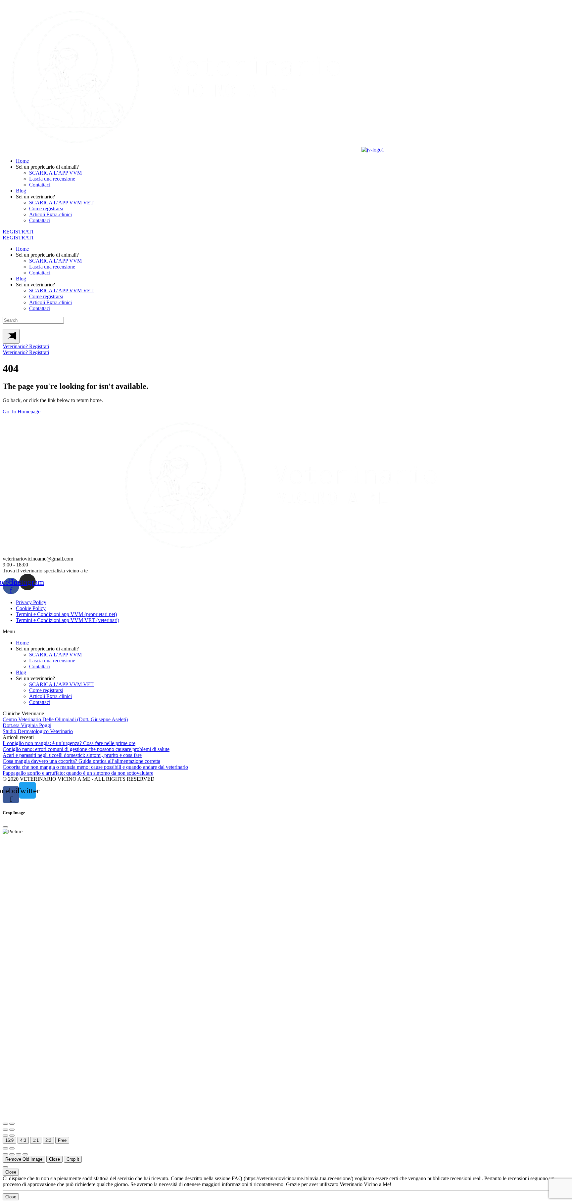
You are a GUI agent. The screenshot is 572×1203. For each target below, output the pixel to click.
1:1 (36, 1140)
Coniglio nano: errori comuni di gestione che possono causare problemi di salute (86, 749)
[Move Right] (12, 1154)
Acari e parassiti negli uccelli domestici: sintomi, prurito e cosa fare (72, 755)
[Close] (5, 827)
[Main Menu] (11, 336)
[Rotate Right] (12, 1130)
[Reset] (5, 1148)
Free (62, 1140)
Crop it (73, 1159)
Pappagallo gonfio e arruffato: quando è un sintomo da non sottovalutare (78, 773)
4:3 (23, 1140)
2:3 (48, 1140)
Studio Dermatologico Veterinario (38, 731)
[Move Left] (5, 1154)
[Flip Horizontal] (5, 1136)
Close (54, 1159)
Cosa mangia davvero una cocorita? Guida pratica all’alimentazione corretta (81, 761)
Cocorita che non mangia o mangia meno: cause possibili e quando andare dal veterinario (95, 767)
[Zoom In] (5, 1124)
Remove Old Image (23, 1159)
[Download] (12, 1148)
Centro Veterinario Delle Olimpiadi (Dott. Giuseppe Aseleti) (65, 719)
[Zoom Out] (12, 1124)
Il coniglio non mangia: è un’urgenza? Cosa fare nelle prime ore (69, 743)
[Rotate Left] (5, 1130)
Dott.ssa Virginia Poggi (27, 725)
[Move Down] (25, 1154)
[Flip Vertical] (12, 1136)
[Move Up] (18, 1154)
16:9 (9, 1140)
